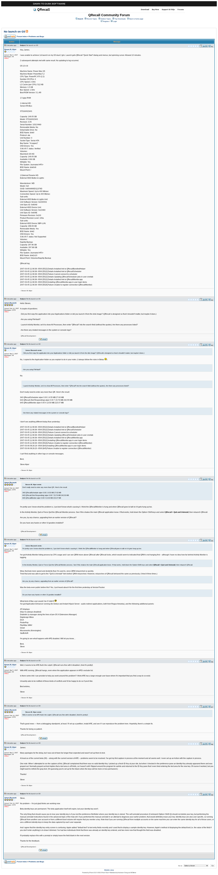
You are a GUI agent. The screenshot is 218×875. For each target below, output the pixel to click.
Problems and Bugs (36, 36)
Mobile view (109, 870)
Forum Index (22, 36)
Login (115, 21)
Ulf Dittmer (133, 872)
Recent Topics (92, 19)
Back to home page (136, 19)
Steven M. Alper (10, 49)
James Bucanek (10, 303)
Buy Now (155, 9)
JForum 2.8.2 (92, 872)
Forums (181, 9)
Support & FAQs (168, 9)
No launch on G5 (14, 31)
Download (145, 9)
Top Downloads (120, 19)
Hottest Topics (106, 19)
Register (106, 21)
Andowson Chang (123, 872)
